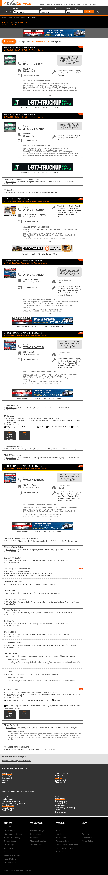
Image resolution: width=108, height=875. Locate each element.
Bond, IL (5, 783)
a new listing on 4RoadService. (16, 761)
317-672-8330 (11, 571)
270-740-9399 (33, 210)
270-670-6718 (33, 347)
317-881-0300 (11, 458)
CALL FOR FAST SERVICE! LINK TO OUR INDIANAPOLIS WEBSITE (69, 60)
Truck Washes (61, 801)
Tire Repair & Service (11, 801)
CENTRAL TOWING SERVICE (18, 198)
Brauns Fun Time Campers (15, 599)
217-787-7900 (11, 634)
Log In (100, 4)
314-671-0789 (33, 129)
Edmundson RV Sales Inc (14, 446)
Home (4, 17)
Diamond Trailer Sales (13, 581)
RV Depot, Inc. (10, 190)
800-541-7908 (11, 602)
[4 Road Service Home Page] (17, 2)
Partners (77, 4)
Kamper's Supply (11, 405)
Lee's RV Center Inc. (12, 653)
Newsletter (60, 834)
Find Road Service (63, 827)
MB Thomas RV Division (14, 642)
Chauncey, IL (60, 782)
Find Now (89, 12)
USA (10, 17)
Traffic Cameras (89, 4)
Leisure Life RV (10, 590)
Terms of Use (87, 838)
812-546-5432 (11, 550)
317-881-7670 (11, 541)
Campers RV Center (12, 558)
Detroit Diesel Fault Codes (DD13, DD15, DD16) (67, 846)
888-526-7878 (11, 449)
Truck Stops (60, 799)
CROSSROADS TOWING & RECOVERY (23, 260)
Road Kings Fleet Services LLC (17, 568)
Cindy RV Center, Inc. (13, 455)
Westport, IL (7, 774)
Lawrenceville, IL (62, 773)
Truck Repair (7, 797)
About (84, 827)
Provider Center (36, 845)
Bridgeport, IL (60, 780)
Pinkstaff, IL (7, 776)
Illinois (16, 17)
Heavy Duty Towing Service (13, 804)
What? (15, 9)
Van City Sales (10, 671)
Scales (57, 796)
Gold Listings (35, 834)
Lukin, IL (58, 778)
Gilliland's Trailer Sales (13, 547)
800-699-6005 (11, 593)
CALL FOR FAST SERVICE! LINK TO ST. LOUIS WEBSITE (69, 126)
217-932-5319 (11, 182)
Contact (85, 831)
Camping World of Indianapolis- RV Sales (21, 538)
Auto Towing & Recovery (65, 808)
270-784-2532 (33, 275)
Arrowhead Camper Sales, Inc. (16, 746)
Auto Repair (60, 805)
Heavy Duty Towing (12, 838)
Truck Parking (60, 812)
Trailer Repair (7, 799)
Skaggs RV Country (12, 610)
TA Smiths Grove (11, 689)
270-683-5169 (11, 192)
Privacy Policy (87, 841)
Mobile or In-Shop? (72, 9)
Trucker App (61, 838)
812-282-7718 (11, 560)
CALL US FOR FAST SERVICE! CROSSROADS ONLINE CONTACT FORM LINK (69, 272)
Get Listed (68, 4)
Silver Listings (35, 838)
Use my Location (51, 9)
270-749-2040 (33, 480)
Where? (48, 9)
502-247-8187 (11, 749)
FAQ (58, 831)
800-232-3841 (11, 656)
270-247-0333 (11, 728)
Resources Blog (62, 841)
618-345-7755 (11, 623)
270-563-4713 (11, 692)
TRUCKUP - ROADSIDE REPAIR (20, 47)
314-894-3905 (11, 674)
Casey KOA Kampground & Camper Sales (21, 179)
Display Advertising (38, 841)
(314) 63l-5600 (11, 645)
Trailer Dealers (8, 810)
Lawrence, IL (7, 778)
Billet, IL (5, 780)
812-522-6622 (11, 418)
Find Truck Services (54, 4)
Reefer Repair (8, 806)
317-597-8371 (33, 64)
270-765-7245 (11, 613)
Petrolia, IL (59, 775)
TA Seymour (9, 416)
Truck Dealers (8, 808)
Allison (23, 17)
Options (99, 12)
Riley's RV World (11, 725)
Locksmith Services (63, 803)
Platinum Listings (37, 831)
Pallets (57, 810)
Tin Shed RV (9, 621)
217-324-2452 (11, 584)
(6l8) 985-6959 (11, 408)
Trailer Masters (10, 631)
